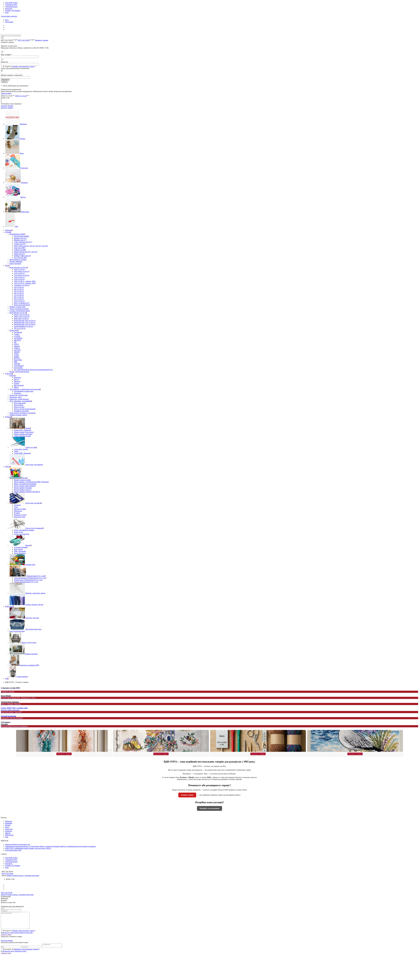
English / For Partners (12, 10)
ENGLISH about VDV (13, 850)
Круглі (16, 379)
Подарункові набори (21, 236)
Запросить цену (20, 951)
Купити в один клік (25, 932)
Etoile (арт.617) (19, 254)
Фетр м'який (18, 405)
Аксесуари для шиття (33, 503)
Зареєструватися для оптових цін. (17, 844)
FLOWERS (18, 338)
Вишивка (8, 823)
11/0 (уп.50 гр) (19, 273)
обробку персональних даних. (23, 66)
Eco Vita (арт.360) (20, 258)
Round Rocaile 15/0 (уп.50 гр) (24, 324)
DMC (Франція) (20, 551)
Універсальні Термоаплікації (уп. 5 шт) (28, 580)
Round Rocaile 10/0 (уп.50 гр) (24, 320)
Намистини (14, 330)
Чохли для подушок (29, 642)
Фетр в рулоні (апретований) (24, 409)
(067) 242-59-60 (24, 40)
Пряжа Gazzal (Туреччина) (24, 432)
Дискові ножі (30, 564)
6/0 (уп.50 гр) (19, 293)
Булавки (17, 513)
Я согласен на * (21, 949)
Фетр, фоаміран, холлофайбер (21, 401)
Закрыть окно (6, 953)
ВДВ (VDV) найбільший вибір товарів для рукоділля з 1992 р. (28, 848)
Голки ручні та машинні (34, 528)
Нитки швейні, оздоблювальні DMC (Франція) (31, 482)
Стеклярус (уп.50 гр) (21, 285)
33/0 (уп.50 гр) (19, 301)
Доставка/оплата (11, 7)
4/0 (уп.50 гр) (19, 289)
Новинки (23, 124)
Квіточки (17, 377)
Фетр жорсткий (20, 403)
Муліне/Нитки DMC (17, 234)
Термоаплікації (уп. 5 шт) (35, 576)
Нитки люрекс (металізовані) (25, 486)
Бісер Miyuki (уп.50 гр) (18, 313)
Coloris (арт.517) (20, 244)
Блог (7, 12)
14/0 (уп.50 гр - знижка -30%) (25, 281)
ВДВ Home (25, 212)
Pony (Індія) (18, 549)
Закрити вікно (6, 93)
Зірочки (17, 346)
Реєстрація (9, 22)
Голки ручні (18, 532)
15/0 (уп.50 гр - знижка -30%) (25, 283)
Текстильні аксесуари (33, 629)
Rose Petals (18, 360)
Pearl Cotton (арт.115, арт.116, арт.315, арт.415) (31, 246)
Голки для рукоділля (21, 534)
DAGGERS (18, 368)
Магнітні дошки (20, 509)
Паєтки (12, 375)
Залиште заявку (187, 795)
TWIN (16, 354)
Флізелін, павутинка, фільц (35, 593)
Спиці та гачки (30, 447)
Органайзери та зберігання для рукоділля (25, 389)
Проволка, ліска (15, 397)
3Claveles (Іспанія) (20, 547)
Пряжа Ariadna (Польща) (23, 434)
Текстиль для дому (32, 618)
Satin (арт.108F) (19, 248)
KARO (16, 356)
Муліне (22, 139)
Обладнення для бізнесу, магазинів (22, 413)
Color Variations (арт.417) (23, 242)
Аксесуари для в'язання (34, 464)
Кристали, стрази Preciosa (19, 399)
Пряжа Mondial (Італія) (22, 436)
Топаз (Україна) (20, 553)
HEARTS (17, 340)
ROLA (16, 344)
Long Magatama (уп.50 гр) (23, 326)
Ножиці (28, 545)
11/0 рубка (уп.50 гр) (21, 275)
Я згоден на (19, 66)
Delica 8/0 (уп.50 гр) (21, 318)
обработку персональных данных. (26, 949)
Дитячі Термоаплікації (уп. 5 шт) (26, 582)
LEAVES (17, 350)
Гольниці (17, 505)
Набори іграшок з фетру (18, 415)
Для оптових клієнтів (9, 16)
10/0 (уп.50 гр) (19, 269)
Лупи (16, 507)
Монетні (17, 381)
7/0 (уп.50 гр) (19, 295)
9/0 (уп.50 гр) (19, 299)
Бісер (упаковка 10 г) (21, 303)
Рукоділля (24, 168)
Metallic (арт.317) (20, 240)
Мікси (16, 387)
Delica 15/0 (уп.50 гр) (22, 316)
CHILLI (17, 348)
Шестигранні (19, 385)
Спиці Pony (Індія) (21, 449)
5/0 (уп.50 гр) (19, 291)
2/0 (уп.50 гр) (19, 287)
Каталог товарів (7, 106)
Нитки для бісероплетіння (19, 372)
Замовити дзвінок (41, 40)
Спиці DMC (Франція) (22, 453)
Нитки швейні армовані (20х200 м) (27, 492)
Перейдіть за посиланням (209, 808)
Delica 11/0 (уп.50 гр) (21, 315)
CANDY (17, 336)
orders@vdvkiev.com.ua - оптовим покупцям (23, 875)
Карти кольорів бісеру (22, 305)
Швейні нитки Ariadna (22, 480)
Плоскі (16, 383)
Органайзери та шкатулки (23, 391)
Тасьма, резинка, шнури (34, 604)
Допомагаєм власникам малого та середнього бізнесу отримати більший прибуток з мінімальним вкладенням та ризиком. (50, 846)
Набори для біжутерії (17, 307)
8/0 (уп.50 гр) (19, 297)
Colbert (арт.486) (20, 250)
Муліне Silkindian (16, 261)
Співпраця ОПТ (11, 5)
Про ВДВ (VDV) (11, 3)
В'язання (24, 182)
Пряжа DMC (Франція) (22, 430)
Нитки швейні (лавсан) (22, 490)
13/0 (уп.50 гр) (19, 279)
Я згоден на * (19, 931)
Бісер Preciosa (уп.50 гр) (18, 267)
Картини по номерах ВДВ (29, 665)
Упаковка (17, 393)
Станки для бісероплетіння (20, 311)
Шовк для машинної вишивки (25, 484)
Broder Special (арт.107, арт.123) (25, 252)
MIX (15, 362)
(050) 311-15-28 (21, 96)
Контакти (8, 8)
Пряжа (27, 428)
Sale (16, 226)
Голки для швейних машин (24, 530)
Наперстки (18, 511)
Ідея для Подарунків (17, 631)
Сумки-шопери (22, 676)
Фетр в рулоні (19, 407)
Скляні (16, 334)
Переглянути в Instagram (64, 754)
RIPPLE (17, 358)
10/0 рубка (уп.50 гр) (21, 271)
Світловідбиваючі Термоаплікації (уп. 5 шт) (30, 578)
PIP (15, 342)
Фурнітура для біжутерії (18, 395)
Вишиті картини (31, 654)
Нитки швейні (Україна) (23, 488)
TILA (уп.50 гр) (20, 328)
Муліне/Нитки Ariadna (18, 260)
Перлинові (18, 332)
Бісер (22, 153)
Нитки (24, 478)
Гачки (16, 451)
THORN (17, 364)
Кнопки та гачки (20, 515)
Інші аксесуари (19, 517)
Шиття (23, 197)
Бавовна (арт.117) (20, 238)
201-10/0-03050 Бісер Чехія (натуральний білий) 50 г (33, 370)
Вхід (7, 20)
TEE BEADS (19, 366)
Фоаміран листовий (21, 411)
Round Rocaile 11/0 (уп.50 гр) (24, 322)
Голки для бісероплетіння (19, 309)
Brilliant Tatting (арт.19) (22, 256)
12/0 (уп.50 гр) (19, 277)
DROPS (17, 352)
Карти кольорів (15, 263)
